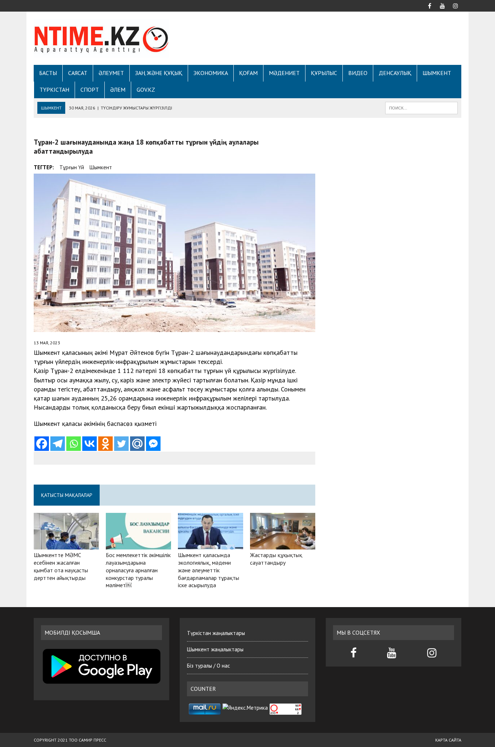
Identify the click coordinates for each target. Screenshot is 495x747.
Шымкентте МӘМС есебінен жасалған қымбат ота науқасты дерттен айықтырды (61, 566)
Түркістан (54, 89)
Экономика (211, 72)
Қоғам (248, 72)
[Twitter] (121, 443)
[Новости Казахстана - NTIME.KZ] (101, 38)
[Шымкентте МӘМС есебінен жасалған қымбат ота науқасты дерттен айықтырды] (66, 544)
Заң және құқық (158, 72)
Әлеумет (111, 72)
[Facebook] (41, 443)
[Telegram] (57, 443)
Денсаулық (395, 72)
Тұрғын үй (71, 167)
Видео (357, 72)
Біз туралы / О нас (208, 665)
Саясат (77, 72)
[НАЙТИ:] (421, 107)
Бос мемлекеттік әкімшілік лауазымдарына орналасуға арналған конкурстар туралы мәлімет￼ (138, 570)
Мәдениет (284, 72)
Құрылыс (324, 72)
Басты (48, 72)
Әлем (117, 89)
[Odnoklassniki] (105, 443)
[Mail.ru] (137, 443)
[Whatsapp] (73, 443)
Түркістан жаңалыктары (216, 633)
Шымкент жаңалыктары (215, 649)
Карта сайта (448, 740)
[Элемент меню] (429, 5)
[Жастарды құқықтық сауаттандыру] (282, 544)
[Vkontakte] (89, 443)
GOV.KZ (146, 89)
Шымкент (437, 72)
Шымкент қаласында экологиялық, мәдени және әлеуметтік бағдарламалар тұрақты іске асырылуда (208, 570)
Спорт (89, 89)
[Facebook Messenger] (153, 443)
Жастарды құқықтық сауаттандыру (276, 558)
